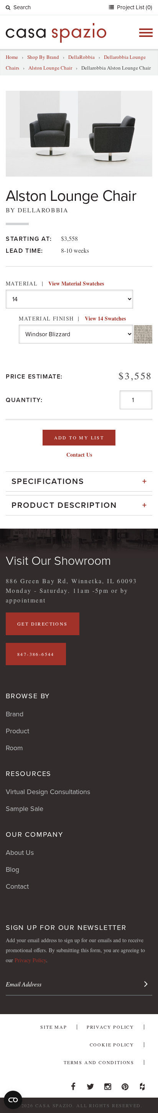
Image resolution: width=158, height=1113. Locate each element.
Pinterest (125, 1084)
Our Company (34, 834)
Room (14, 748)
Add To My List (79, 437)
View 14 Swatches (105, 318)
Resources (28, 773)
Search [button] (22, 7)
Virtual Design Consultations (48, 792)
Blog (12, 869)
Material (55, 283)
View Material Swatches (76, 283)
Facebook (73, 1084)
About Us (20, 852)
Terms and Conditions (99, 1062)
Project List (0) (133, 7)
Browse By (28, 696)
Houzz (142, 1084)
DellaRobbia (81, 56)
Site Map (53, 1027)
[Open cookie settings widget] (13, 1100)
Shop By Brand (43, 56)
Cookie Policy (112, 1044)
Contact (17, 886)
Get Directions (42, 624)
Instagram (108, 1084)
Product (17, 731)
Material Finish (72, 318)
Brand (14, 714)
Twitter (90, 1084)
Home (12, 56)
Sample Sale (24, 808)
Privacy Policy (30, 960)
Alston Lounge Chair (50, 67)
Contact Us (79, 455)
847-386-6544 (35, 654)
